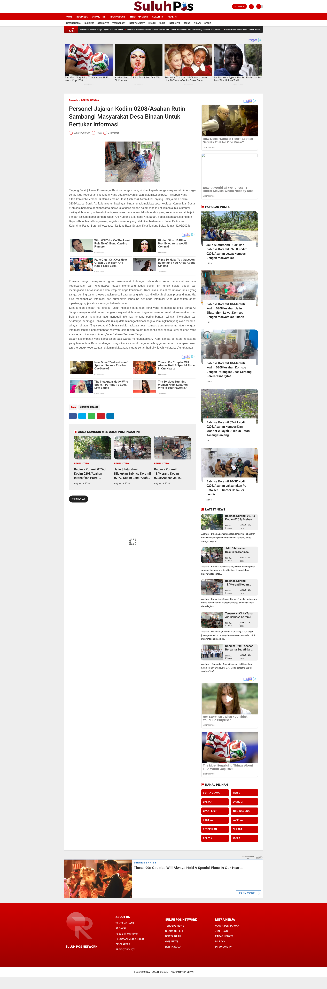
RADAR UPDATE (224, 936)
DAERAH (207, 801)
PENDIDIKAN (210, 829)
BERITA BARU (173, 936)
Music (162, 23)
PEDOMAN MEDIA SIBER (129, 939)
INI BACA (220, 941)
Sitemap (239, 6)
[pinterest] (101, 416)
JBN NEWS (221, 931)
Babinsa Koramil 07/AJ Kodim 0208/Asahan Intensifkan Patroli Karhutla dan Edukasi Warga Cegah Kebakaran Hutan (91, 473)
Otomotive (98, 16)
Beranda (73, 100)
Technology (117, 16)
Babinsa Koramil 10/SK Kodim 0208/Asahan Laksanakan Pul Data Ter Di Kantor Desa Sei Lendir (226, 488)
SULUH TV (158, 16)
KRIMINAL (208, 820)
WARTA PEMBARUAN (227, 925)
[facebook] (65, 7)
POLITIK (207, 838)
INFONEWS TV (223, 946)
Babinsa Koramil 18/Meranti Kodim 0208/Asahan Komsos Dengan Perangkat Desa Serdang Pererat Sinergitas (229, 369)
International (73, 23)
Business (82, 16)
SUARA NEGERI (174, 931)
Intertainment (138, 16)
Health (172, 16)
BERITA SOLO (173, 946)
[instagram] (74, 7)
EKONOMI (237, 801)
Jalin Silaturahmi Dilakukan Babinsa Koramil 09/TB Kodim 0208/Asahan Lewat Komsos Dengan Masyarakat (226, 251)
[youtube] (79, 7)
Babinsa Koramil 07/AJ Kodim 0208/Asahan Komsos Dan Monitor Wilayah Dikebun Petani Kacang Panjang (228, 429)
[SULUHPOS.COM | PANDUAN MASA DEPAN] (163, 11)
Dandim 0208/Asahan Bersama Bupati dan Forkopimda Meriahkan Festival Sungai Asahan (240, 648)
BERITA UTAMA (90, 100)
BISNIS (236, 792)
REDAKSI (120, 928)
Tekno (187, 23)
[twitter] (69, 7)
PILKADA (237, 829)
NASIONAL (238, 820)
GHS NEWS (171, 941)
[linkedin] (110, 416)
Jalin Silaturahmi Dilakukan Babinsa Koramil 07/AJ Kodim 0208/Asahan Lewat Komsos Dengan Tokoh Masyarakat (139, 30)
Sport (207, 23)
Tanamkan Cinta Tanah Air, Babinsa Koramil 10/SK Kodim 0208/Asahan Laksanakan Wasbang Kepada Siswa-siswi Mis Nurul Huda (239, 615)
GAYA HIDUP (209, 811)
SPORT (236, 838)
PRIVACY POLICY (125, 949)
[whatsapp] (91, 416)
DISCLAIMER (122, 944)
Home (69, 16)
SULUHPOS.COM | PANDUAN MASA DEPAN (172, 972)
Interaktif (174, 23)
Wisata (197, 23)
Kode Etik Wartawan (126, 933)
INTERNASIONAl (241, 811)
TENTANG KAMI (124, 923)
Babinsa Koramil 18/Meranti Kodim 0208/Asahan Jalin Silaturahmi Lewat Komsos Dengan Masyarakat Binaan (234, 30)
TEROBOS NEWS (174, 925)
